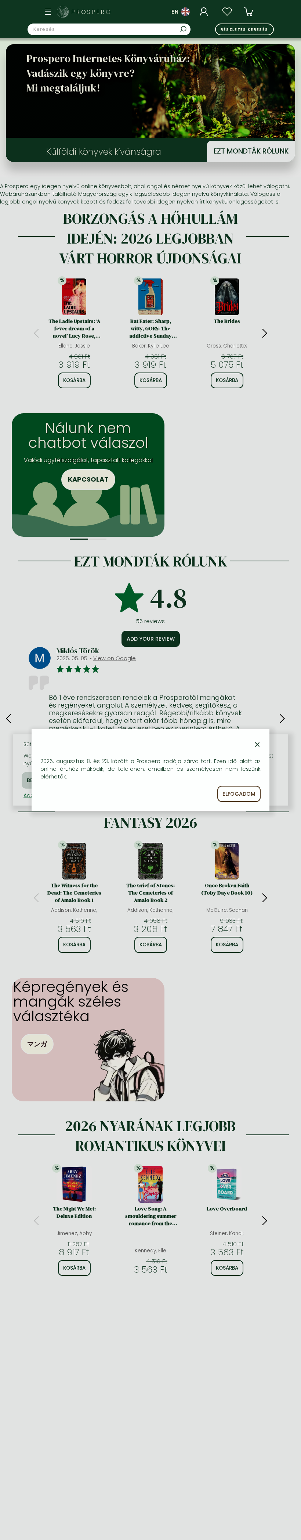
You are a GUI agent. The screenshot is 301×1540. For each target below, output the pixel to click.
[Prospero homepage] (63, 12)
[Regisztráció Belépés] (205, 11)
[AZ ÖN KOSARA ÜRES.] (248, 11)
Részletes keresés (244, 29)
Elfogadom (238, 794)
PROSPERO (92, 12)
